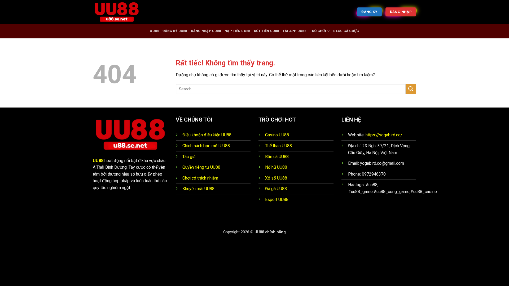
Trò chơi (318, 31)
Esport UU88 (276, 199)
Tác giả (189, 156)
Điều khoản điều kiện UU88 (206, 134)
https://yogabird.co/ (384, 134)
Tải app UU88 (294, 31)
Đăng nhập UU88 (206, 31)
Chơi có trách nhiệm (200, 178)
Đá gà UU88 (276, 188)
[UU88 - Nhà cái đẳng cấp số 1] (119, 12)
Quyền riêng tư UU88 (201, 167)
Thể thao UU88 (278, 145)
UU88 (154, 31)
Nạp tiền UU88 (237, 31)
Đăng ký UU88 (175, 31)
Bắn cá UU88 (277, 156)
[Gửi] (411, 89)
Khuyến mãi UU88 (198, 188)
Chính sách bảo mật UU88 (206, 145)
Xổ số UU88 (276, 178)
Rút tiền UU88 (266, 31)
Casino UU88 (277, 134)
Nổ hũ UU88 (276, 167)
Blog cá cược (346, 31)
